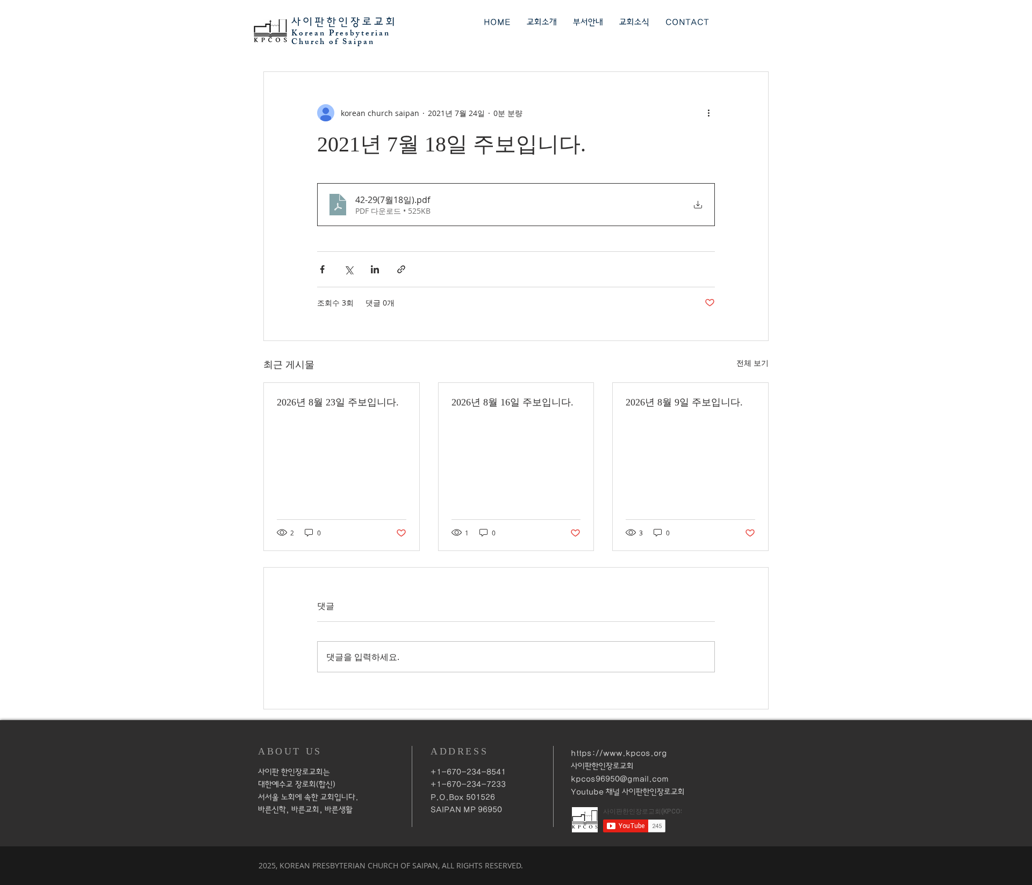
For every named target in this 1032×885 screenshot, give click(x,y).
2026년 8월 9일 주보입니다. (684, 402)
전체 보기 (752, 363)
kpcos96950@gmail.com (620, 779)
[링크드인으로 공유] (375, 269)
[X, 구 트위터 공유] (348, 269)
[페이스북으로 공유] (322, 269)
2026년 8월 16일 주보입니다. (513, 402)
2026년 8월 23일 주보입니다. (338, 402)
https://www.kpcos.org (619, 753)
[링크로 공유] (401, 269)
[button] (542, 22)
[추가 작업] (708, 112)
